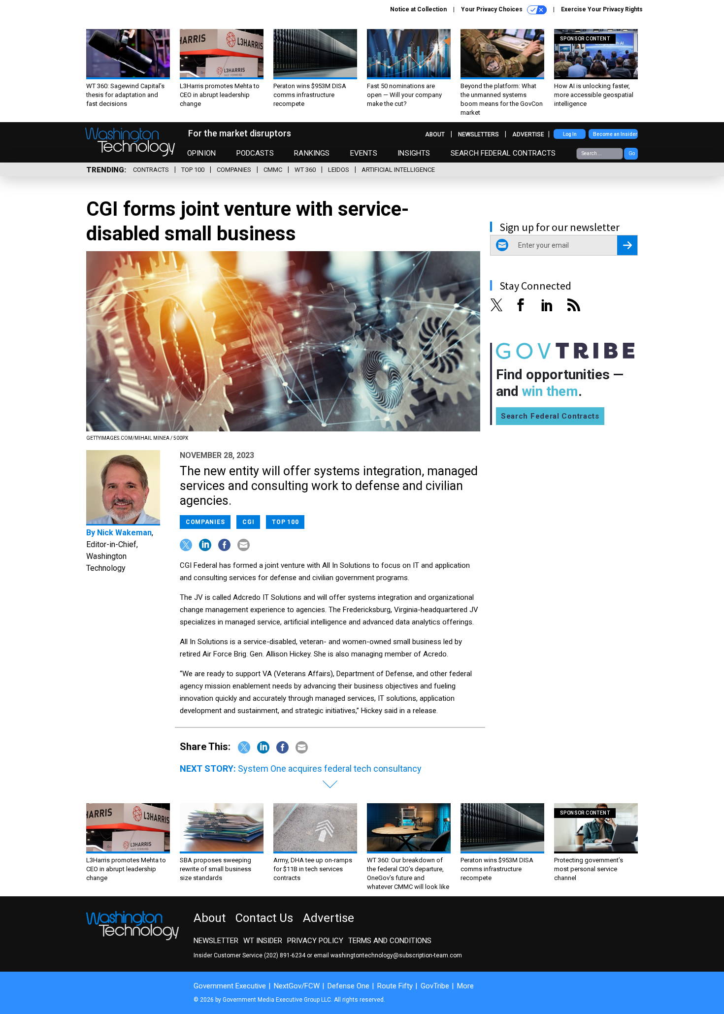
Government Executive (230, 985)
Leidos (338, 169)
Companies (234, 169)
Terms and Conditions (389, 940)
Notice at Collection (418, 9)
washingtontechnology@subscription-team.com (396, 955)
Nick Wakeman (124, 532)
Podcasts (255, 153)
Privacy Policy (315, 940)
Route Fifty (395, 985)
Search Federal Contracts (503, 153)
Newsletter (216, 940)
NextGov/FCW (297, 985)
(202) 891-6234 (284, 955)
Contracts (151, 169)
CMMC (272, 169)
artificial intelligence (398, 169)
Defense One (348, 985)
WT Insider (262, 940)
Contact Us (264, 918)
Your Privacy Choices (492, 9)
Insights (413, 153)
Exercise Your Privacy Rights (602, 9)
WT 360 (305, 169)
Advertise (528, 134)
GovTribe (435, 985)
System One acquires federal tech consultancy (330, 768)
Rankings (311, 153)
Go (631, 153)
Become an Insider (615, 134)
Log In (570, 134)
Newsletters (478, 134)
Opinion (201, 153)
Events (363, 153)
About (435, 134)
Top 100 (192, 169)
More (465, 985)
